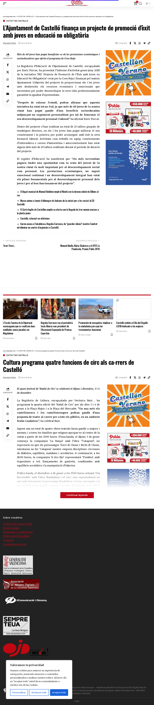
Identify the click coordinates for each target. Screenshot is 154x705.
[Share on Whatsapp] (139, 43)
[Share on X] (135, 43)
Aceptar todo (59, 692)
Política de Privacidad (16, 536)
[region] (39, 679)
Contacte (8, 540)
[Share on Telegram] (144, 43)
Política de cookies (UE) (17, 523)
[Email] (7, 93)
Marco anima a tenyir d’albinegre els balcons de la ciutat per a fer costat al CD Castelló (55, 202)
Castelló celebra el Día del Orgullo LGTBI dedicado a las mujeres (132, 324)
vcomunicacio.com (14, 544)
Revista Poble (9, 43)
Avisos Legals (11, 527)
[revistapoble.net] (77, 3)
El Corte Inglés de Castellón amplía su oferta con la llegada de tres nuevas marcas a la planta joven (58, 211)
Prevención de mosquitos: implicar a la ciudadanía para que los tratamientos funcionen (95, 326)
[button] (5, 3)
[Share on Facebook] (130, 43)
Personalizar (19, 692)
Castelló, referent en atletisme (34, 218)
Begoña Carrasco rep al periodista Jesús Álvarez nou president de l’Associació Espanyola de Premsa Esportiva (57, 328)
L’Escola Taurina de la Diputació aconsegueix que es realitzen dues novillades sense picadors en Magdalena (19, 328)
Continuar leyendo (77, 495)
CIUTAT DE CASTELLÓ (17, 21)
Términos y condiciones (18, 532)
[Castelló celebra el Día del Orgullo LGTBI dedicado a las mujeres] (133, 309)
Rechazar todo (39, 692)
